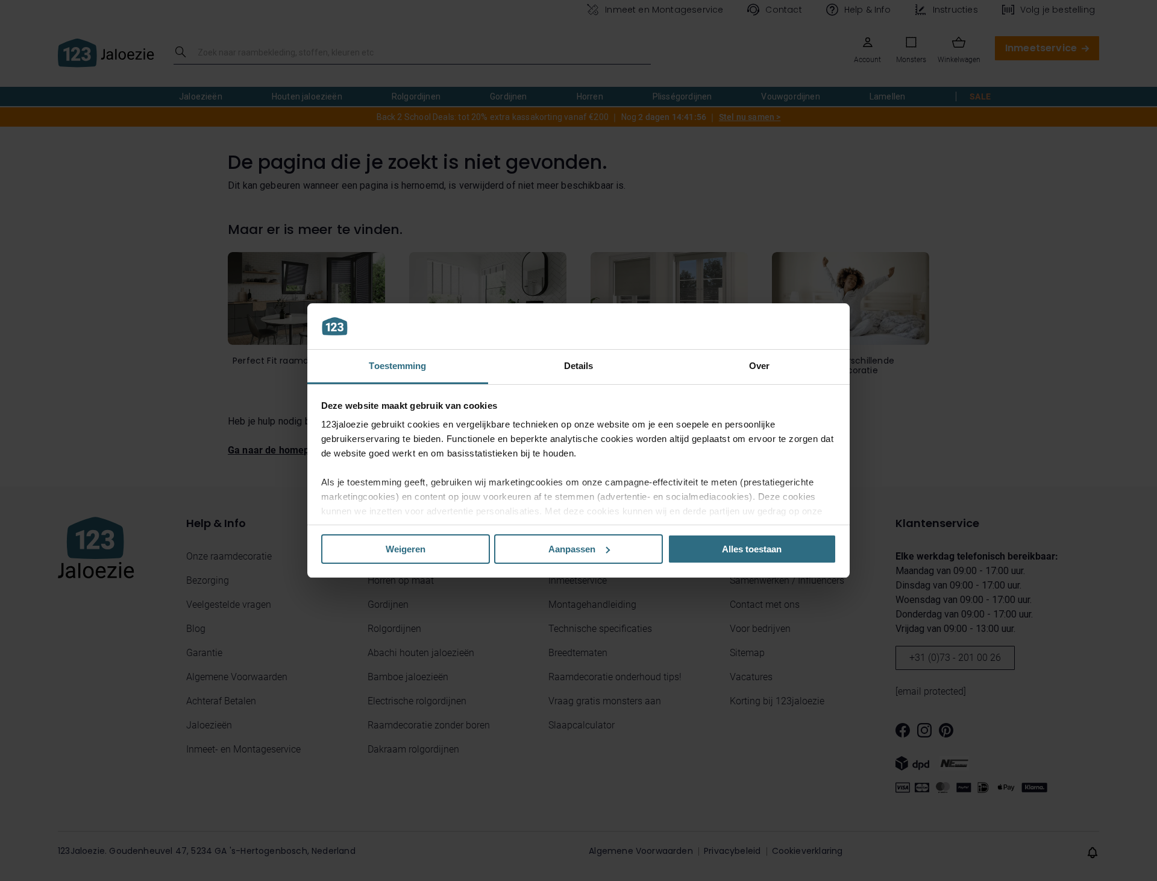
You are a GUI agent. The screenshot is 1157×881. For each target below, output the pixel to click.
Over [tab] (759, 366)
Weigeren (405, 549)
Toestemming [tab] (397, 366)
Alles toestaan (752, 549)
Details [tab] (579, 366)
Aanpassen (571, 549)
